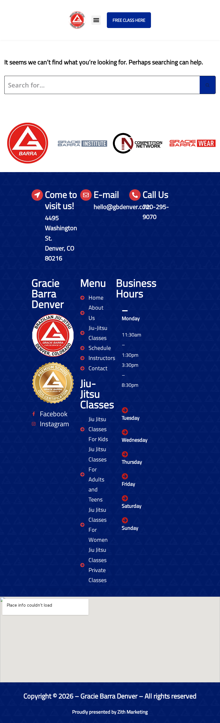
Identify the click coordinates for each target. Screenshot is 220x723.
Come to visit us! (61, 200)
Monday (131, 318)
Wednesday (135, 440)
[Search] (208, 85)
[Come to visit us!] (37, 195)
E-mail (106, 194)
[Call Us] (135, 195)
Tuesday (131, 418)
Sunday (130, 528)
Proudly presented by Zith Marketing (110, 712)
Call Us (155, 194)
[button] (96, 20)
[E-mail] (86, 195)
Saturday (132, 506)
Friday (128, 484)
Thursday (132, 462)
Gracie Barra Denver (48, 293)
